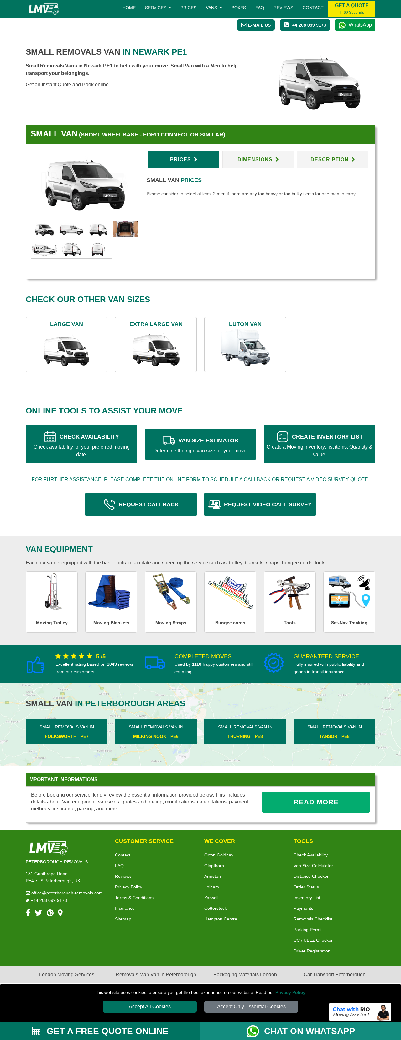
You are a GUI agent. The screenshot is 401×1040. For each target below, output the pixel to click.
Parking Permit (308, 929)
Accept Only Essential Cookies (251, 1006)
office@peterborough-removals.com (66, 892)
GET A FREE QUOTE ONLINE (106, 1031)
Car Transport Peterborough (335, 974)
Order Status (306, 886)
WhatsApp (360, 25)
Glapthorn (214, 865)
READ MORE (316, 802)
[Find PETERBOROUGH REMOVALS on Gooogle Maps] (60, 914)
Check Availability (311, 854)
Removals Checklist (313, 918)
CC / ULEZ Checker (313, 940)
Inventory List (307, 897)
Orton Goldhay (218, 854)
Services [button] (156, 7)
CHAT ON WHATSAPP (309, 1031)
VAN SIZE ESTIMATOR (200, 445)
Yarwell (211, 897)
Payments (303, 908)
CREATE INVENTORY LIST (319, 445)
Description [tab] (330, 159)
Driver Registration (312, 950)
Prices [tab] (181, 159)
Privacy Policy (290, 992)
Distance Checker (311, 876)
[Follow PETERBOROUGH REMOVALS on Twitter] (38, 914)
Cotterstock (215, 908)
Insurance (125, 908)
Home (129, 7)
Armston (212, 876)
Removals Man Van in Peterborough (156, 974)
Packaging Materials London (245, 974)
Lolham (211, 886)
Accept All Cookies (150, 1006)
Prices (188, 7)
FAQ (119, 865)
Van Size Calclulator (313, 865)
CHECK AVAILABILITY (82, 445)
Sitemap (123, 918)
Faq (259, 7)
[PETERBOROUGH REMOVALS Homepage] (44, 9)
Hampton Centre (220, 918)
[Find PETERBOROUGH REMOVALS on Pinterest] (50, 914)
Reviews (283, 7)
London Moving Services (66, 974)
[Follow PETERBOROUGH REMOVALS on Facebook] (28, 914)
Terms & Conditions (134, 897)
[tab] (44, 229)
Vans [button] (212, 7)
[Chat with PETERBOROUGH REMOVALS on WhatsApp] (255, 1031)
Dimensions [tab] (255, 159)
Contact (313, 7)
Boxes (239, 7)
